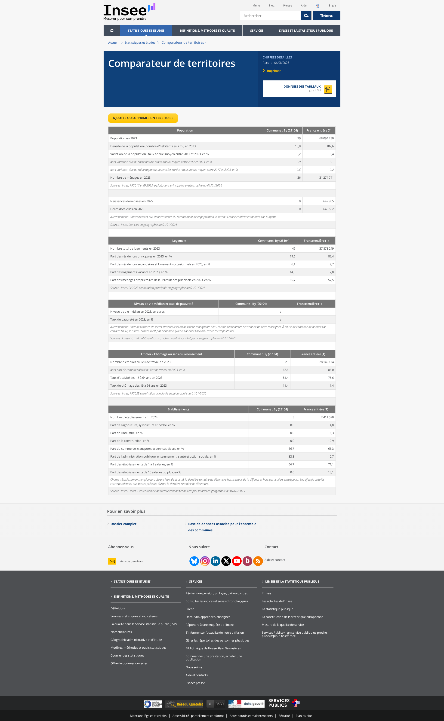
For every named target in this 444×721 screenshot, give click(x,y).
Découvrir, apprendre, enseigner (208, 617)
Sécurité (284, 716)
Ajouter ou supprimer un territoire (143, 118)
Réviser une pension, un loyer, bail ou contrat (217, 593)
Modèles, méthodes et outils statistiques (138, 647)
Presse (287, 5)
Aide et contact (275, 560)
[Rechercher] (306, 15)
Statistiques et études (146, 30)
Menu (256, 5)
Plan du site (304, 716)
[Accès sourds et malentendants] (317, 7)
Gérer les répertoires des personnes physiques (217, 640)
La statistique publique (277, 609)
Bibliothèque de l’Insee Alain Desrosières (213, 648)
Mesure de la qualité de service (283, 625)
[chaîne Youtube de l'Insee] (237, 561)
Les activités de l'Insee (277, 601)
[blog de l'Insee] (247, 561)
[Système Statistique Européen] (153, 707)
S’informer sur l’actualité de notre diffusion (215, 632)
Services (256, 30)
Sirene (190, 609)
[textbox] (270, 15)
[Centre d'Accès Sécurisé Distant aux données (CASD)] (216, 707)
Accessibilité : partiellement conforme (198, 716)
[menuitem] (112, 30)
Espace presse (195, 683)
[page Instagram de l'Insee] (204, 561)
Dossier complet (123, 524)
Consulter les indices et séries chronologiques (217, 601)
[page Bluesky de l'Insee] (193, 561)
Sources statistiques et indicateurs (134, 616)
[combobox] (290, 15)
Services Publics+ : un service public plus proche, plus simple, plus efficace (294, 634)
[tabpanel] (222, 310)
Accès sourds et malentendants (251, 716)
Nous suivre (194, 667)
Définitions (118, 608)
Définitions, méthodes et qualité (207, 30)
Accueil (113, 42)
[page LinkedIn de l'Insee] (215, 561)
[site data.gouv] (246, 707)
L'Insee (266, 593)
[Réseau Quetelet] (184, 707)
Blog (271, 5)
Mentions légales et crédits (148, 716)
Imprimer (274, 71)
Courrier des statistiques (127, 655)
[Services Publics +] (284, 707)
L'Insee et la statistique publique (306, 30)
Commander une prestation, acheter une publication (214, 657)
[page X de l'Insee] (226, 561)
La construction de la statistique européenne (292, 617)
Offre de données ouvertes (129, 663)
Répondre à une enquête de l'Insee (210, 625)
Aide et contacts (197, 675)
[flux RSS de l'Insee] (258, 561)
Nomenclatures (121, 632)
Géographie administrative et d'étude (136, 640)
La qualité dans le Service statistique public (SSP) (144, 624)
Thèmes (326, 15)
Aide (304, 5)
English (333, 5)
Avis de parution (131, 561)
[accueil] (112, 30)
